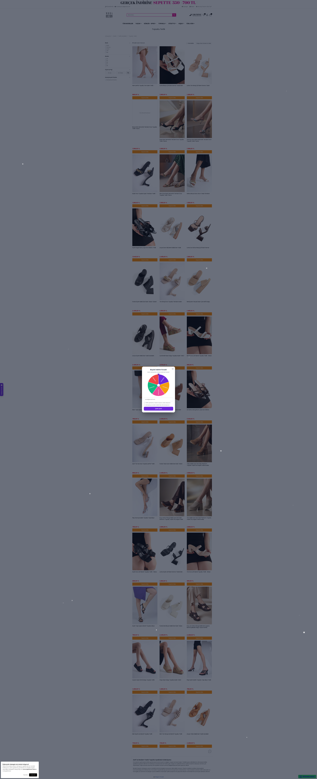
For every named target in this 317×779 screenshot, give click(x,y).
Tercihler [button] (25, 775)
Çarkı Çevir (158, 408)
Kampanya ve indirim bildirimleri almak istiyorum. (158, 405)
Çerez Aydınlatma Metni (29, 769)
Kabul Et (33, 775)
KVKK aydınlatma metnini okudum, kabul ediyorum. (158, 402)
